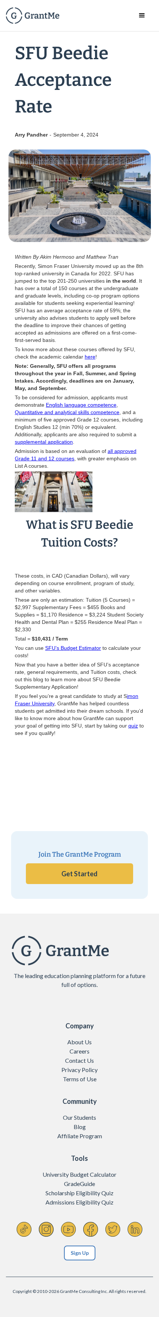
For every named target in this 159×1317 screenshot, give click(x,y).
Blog (80, 1126)
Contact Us (79, 1060)
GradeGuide (79, 1183)
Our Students (79, 1117)
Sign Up (80, 1253)
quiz (133, 726)
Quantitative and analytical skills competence (67, 412)
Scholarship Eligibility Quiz (79, 1192)
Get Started (79, 874)
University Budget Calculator (79, 1174)
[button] (142, 15)
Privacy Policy (79, 1069)
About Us (79, 1041)
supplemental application (44, 442)
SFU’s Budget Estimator (73, 648)
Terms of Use (80, 1078)
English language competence (81, 405)
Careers (79, 1051)
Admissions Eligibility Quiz (79, 1202)
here (90, 357)
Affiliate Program (79, 1135)
